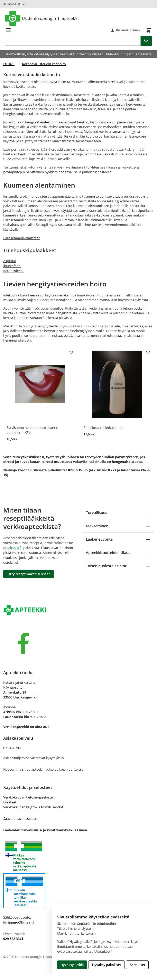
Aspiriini (9, 261)
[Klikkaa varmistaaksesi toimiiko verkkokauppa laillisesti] (78, 856)
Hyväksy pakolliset (106, 965)
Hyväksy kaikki (72, 965)
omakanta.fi (12, 548)
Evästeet (9, 802)
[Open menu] (8, 30)
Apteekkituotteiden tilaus (108, 552)
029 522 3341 (13, 938)
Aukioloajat (11, 4)
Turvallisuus (96, 512)
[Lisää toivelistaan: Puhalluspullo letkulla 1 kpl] (148, 352)
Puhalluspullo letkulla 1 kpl (103, 427)
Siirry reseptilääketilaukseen (28, 574)
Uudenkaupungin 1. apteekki (50, 18)
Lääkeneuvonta (99, 539)
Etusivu (9, 64)
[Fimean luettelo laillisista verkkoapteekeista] (78, 890)
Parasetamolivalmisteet (21, 238)
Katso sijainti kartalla (19, 682)
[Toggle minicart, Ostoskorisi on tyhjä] (148, 30)
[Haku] (146, 41)
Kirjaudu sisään (128, 30)
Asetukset (137, 965)
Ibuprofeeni (12, 266)
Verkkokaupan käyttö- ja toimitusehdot (33, 807)
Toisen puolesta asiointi (106, 565)
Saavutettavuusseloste (20, 818)
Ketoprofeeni (13, 271)
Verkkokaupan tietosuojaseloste (28, 797)
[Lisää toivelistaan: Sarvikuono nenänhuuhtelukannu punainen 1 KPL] (71, 352)
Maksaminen (97, 525)
